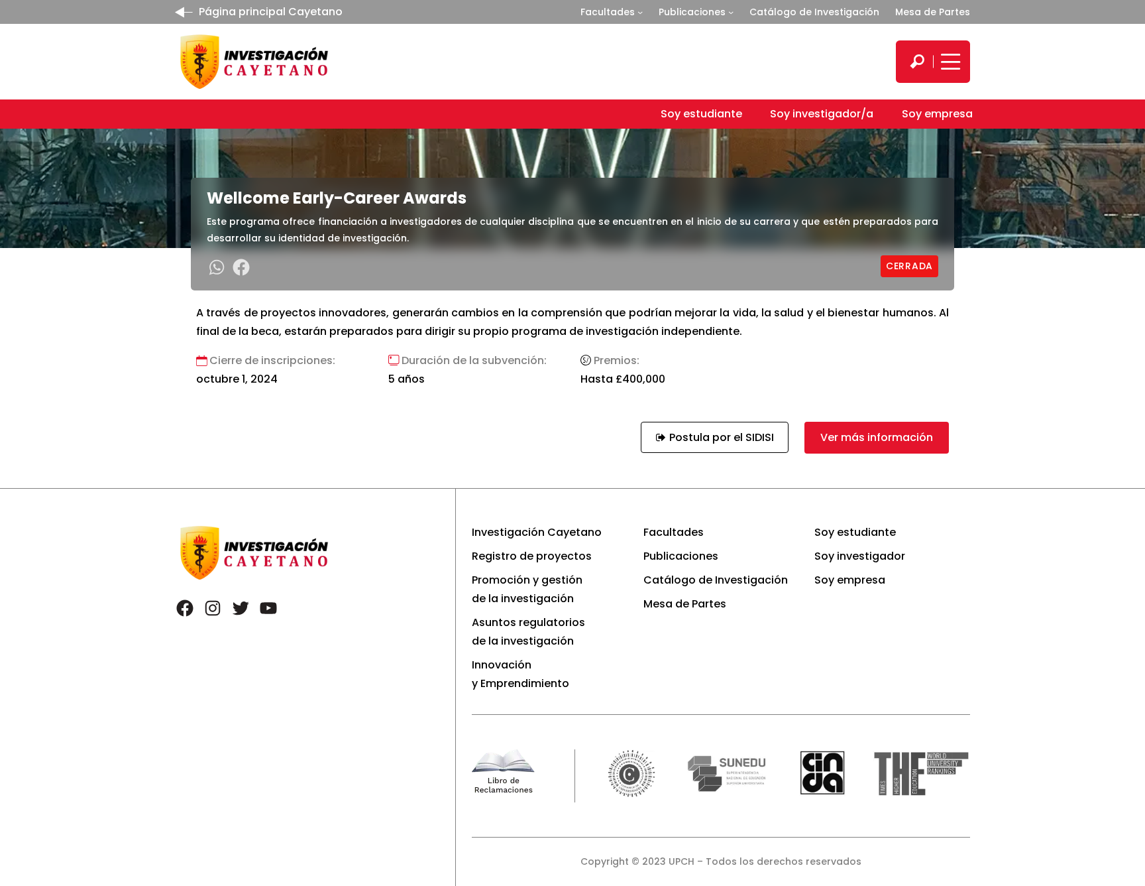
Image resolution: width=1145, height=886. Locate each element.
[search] (917, 62)
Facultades (607, 12)
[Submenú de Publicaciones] (731, 12)
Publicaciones (692, 12)
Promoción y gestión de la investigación (527, 589)
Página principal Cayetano (271, 11)
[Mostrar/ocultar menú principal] (949, 62)
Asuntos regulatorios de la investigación (528, 632)
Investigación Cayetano (537, 532)
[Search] (917, 62)
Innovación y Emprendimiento (520, 674)
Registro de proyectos (532, 556)
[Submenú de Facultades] (640, 12)
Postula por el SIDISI (720, 437)
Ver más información (876, 437)
